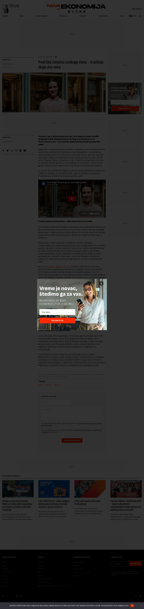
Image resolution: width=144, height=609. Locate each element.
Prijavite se (57, 320)
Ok (132, 605)
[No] (141, 605)
